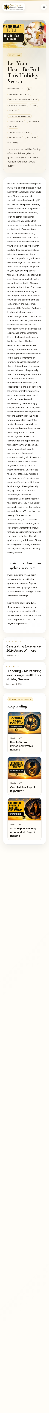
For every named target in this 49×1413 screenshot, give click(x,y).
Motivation (34, 121)
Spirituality (15, 138)
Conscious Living (17, 105)
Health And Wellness (19, 116)
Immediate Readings (17, 595)
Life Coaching (16, 121)
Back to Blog (12, 142)
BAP (30, 89)
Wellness (31, 138)
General (13, 111)
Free (34, 105)
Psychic (13, 127)
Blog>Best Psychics (19, 94)
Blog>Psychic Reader (20, 132)
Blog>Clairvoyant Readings (23, 100)
